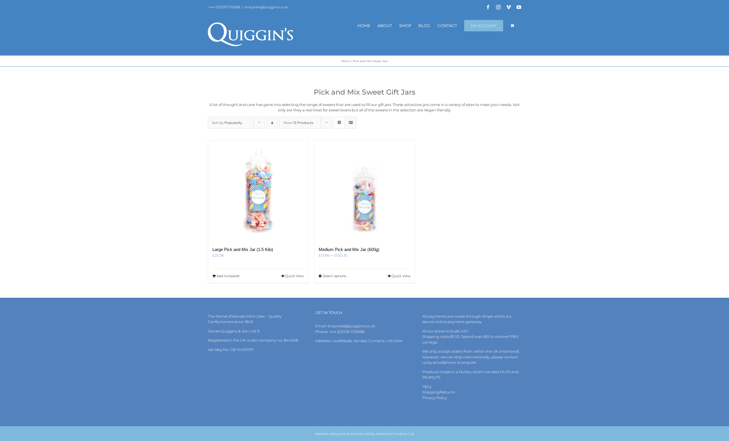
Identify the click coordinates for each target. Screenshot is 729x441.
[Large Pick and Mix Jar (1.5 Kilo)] (258, 191)
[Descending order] (272, 122)
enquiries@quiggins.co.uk (266, 7)
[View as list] (350, 122)
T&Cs (426, 386)
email (438, 362)
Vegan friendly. (437, 110)
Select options (334, 276)
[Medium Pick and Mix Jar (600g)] (364, 191)
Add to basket (228, 276)
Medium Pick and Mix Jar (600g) (349, 249)
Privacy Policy (434, 397)
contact (511, 357)
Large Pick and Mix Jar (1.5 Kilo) (242, 249)
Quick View (294, 276)
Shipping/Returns (438, 392)
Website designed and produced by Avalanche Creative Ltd (364, 434)
